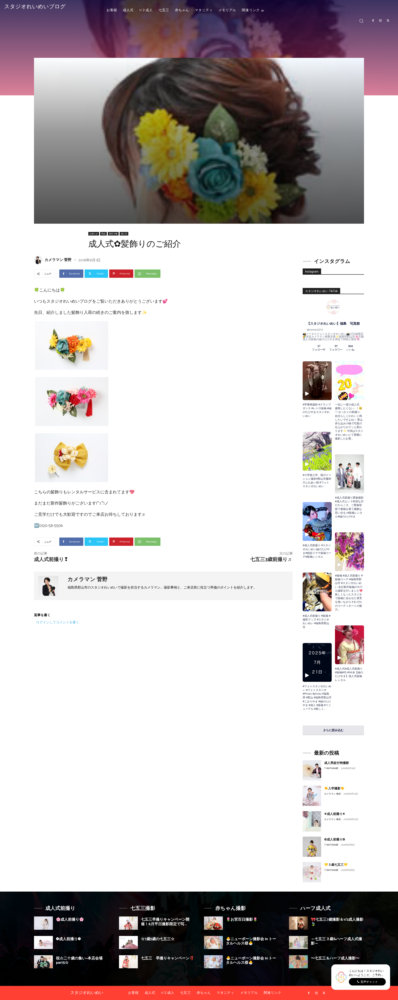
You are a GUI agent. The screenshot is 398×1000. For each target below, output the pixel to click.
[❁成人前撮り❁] (43, 942)
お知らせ (94, 233)
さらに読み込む (333, 730)
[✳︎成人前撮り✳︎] (312, 821)
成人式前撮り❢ (51, 560)
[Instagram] (380, 20)
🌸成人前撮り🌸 (70, 919)
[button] (361, 20)
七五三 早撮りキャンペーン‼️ (167, 958)
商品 (103, 233)
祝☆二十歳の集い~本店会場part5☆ (79, 960)
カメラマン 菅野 (58, 260)
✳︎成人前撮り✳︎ (334, 814)
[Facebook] (373, 20)
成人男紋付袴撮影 (336, 763)
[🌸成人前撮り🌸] (43, 923)
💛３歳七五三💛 (336, 864)
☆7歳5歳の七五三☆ (158, 939)
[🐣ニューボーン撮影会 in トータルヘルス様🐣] (213, 942)
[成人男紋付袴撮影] (312, 770)
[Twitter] (388, 20)
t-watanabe (331, 768)
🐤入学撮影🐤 (334, 788)
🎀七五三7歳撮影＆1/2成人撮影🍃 (337, 921)
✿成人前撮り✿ (334, 839)
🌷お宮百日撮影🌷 (241, 919)
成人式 (124, 233)
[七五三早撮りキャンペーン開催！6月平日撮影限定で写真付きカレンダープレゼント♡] (128, 923)
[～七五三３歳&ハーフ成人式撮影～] (298, 942)
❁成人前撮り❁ (68, 939)
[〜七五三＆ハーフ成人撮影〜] (298, 961)
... (325, 709)
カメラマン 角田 (332, 794)
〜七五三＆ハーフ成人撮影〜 (335, 958)
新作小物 (113, 233)
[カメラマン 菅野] (39, 260)
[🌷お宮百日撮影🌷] (213, 923)
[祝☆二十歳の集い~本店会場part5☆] (43, 961)
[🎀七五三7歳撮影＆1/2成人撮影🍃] (298, 923)
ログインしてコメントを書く (57, 622)
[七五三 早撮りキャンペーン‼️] (128, 961)
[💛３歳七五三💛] (312, 872)
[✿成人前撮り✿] (312, 847)
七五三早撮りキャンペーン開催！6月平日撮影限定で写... (165, 921)
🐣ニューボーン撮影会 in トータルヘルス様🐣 (251, 941)
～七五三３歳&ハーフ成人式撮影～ (336, 941)
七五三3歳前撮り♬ (271, 560)
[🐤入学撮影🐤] (312, 796)
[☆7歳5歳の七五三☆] (128, 942)
